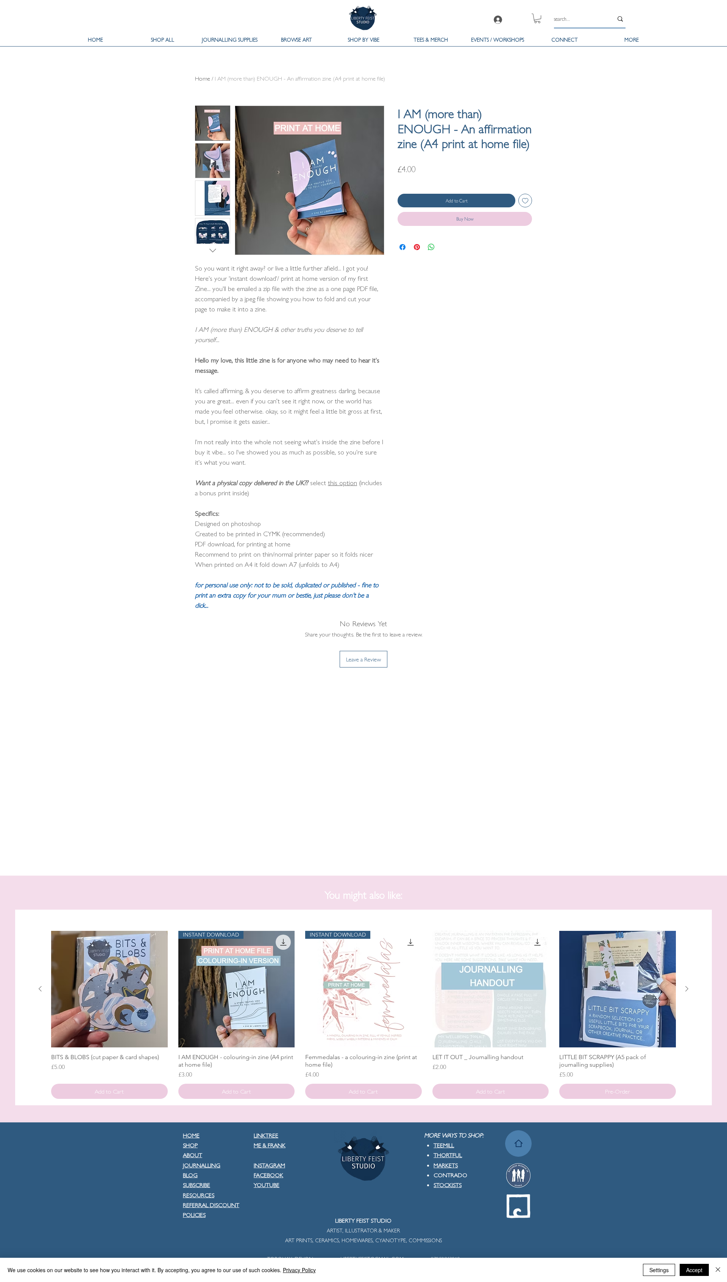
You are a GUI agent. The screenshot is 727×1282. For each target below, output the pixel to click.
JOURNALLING (201, 1165)
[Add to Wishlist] (525, 200)
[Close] (717, 1270)
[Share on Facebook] (402, 247)
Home (202, 78)
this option (342, 482)
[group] (363, 1014)
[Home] (518, 1143)
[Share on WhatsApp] (431, 247)
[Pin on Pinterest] (416, 247)
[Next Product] (686, 988)
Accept (694, 1270)
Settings (659, 1270)
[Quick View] (109, 989)
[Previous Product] (40, 988)
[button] (537, 18)
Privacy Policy (299, 1270)
